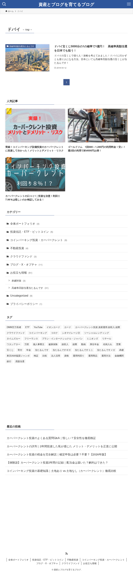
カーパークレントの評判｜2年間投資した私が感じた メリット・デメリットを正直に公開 (62, 446)
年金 (28, 349)
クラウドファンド (23, 256)
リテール (106, 338)
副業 (75, 344)
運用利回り (78, 355)
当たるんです (41, 349)
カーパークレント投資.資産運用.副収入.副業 (97, 327)
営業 (118, 344)
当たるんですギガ (62, 349)
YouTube (38, 327)
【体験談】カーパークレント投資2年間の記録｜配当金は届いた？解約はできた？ (57, 462)
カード (67, 327)
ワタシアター (13, 344)
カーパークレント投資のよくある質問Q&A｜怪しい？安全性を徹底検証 (51, 438)
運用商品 (92, 355)
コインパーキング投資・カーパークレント (38, 240)
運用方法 (105, 355)
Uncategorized (21, 295)
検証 (36, 355)
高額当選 (19, 361)
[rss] (66, 553)
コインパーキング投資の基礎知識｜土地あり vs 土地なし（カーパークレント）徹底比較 (61, 471)
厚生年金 (94, 344)
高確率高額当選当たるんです (30, 288)
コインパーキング (38, 332)
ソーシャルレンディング (96, 332)
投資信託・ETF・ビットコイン (31, 232)
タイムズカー (13, 338)
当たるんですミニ (84, 349)
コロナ (54, 332)
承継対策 (18, 280)
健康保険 (52, 344)
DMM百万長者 (14, 327)
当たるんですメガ (106, 349)
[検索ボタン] (4, 4)
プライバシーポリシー (26, 304)
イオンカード (53, 327)
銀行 (9, 361)
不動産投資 (19, 248)
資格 (66, 355)
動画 (83, 344)
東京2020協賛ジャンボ (18, 355)
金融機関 (119, 355)
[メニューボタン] (129, 4)
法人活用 (55, 355)
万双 (26, 344)
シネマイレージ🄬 (71, 332)
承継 (121, 349)
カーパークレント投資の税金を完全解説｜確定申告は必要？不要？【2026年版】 (57, 454)
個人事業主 (38, 344)
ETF (27, 327)
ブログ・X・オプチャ (26, 264)
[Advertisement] (66, 393)
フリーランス (31, 338)
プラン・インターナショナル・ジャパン (62, 338)
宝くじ (10, 349)
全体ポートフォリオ (24, 223)
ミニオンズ (92, 338)
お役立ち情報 (21, 272)
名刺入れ (107, 344)
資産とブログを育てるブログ (66, 4)
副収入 (65, 344)
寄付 (20, 349)
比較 (44, 355)
